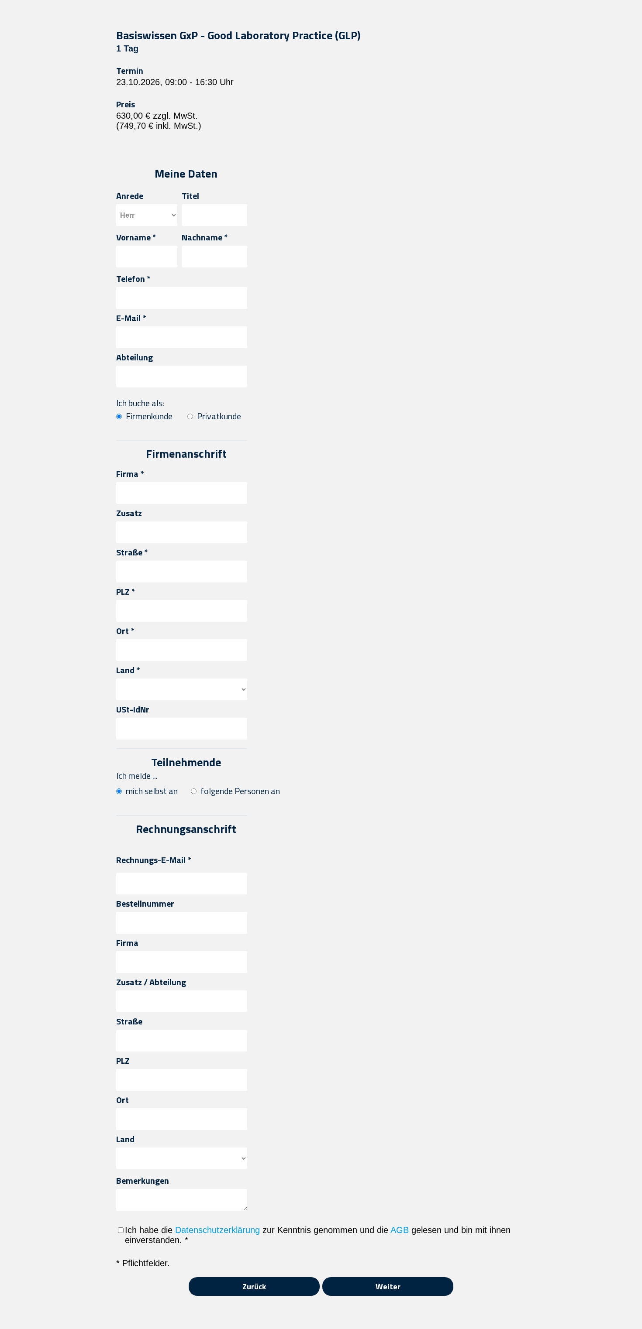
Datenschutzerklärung (217, 1230)
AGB (399, 1230)
